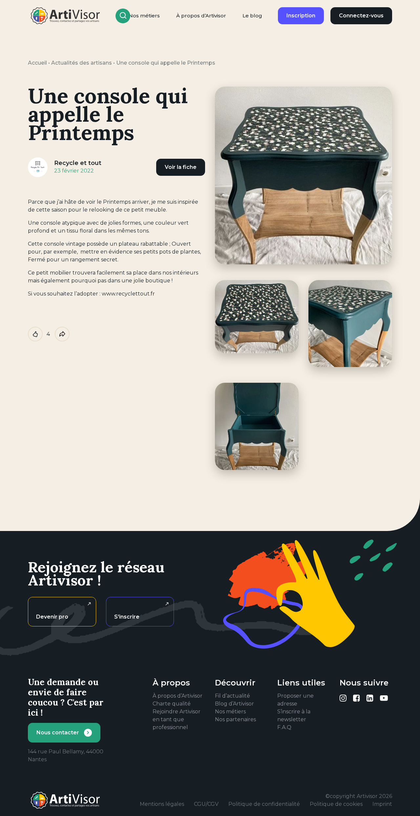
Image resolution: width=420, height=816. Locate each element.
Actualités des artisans (81, 63)
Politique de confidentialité (264, 804)
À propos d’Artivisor (201, 15)
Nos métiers (230, 711)
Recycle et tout (77, 163)
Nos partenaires (235, 719)
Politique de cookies (336, 804)
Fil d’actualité (232, 696)
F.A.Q (284, 727)
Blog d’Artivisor (234, 704)
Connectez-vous (361, 15)
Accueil (37, 63)
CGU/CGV (206, 804)
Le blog (252, 15)
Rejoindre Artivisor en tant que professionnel (176, 719)
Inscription (300, 15)
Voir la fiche (181, 167)
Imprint (382, 804)
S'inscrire (126, 617)
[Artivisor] (65, 16)
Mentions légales (162, 804)
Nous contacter (57, 732)
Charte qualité (172, 704)
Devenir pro (52, 617)
